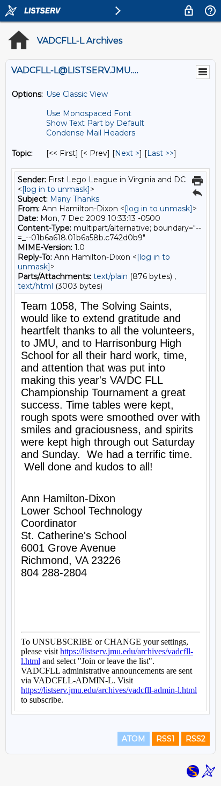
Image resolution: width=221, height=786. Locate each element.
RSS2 (195, 739)
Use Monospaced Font (88, 113)
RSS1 (165, 739)
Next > (127, 153)
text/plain (110, 276)
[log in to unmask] (56, 189)
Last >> (160, 153)
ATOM (133, 739)
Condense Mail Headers (90, 133)
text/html (35, 286)
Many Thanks (74, 199)
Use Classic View (77, 94)
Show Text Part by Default (95, 123)
